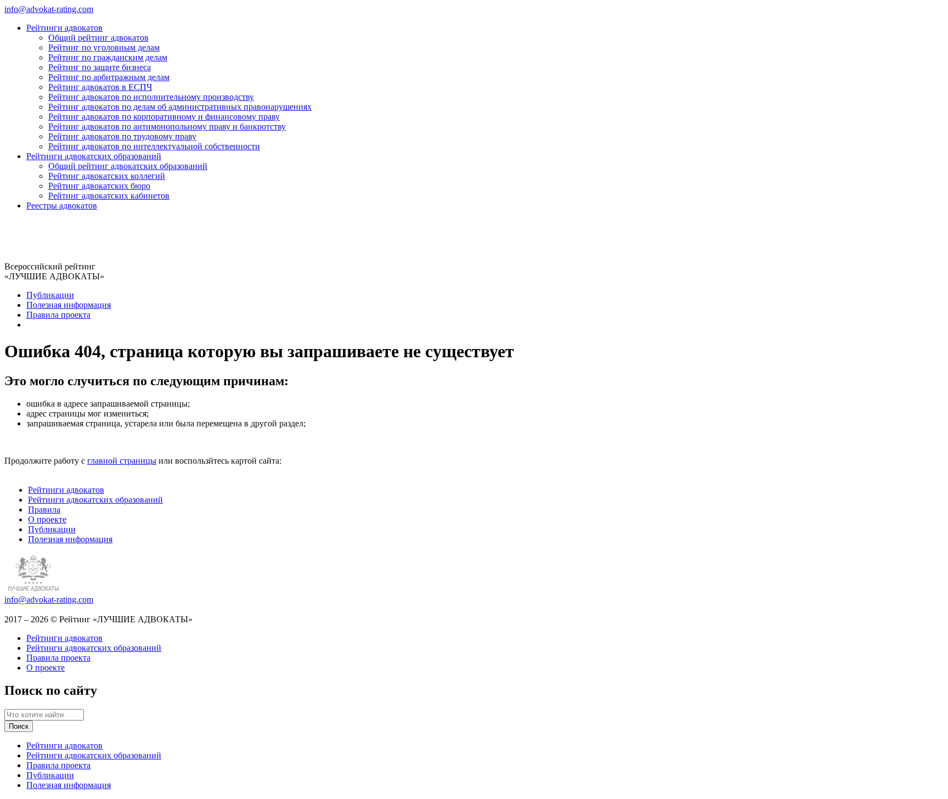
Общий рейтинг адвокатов (98, 37)
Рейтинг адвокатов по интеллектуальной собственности (154, 146)
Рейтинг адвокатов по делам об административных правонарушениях (180, 106)
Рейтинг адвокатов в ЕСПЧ (100, 87)
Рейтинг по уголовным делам (104, 47)
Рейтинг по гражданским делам (107, 57)
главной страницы (121, 460)
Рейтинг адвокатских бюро (99, 185)
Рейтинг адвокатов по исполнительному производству (151, 97)
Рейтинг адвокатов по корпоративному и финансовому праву (164, 116)
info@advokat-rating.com (48, 9)
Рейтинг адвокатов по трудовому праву (122, 136)
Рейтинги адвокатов (64, 27)
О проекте (47, 519)
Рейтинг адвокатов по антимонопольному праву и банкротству (167, 126)
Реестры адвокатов (61, 205)
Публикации (50, 295)
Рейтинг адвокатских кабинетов (109, 195)
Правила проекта (58, 314)
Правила (44, 509)
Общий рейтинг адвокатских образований (127, 166)
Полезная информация (68, 305)
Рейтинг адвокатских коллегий (106, 176)
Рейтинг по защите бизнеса (99, 67)
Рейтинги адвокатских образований (93, 156)
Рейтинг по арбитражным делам (109, 77)
